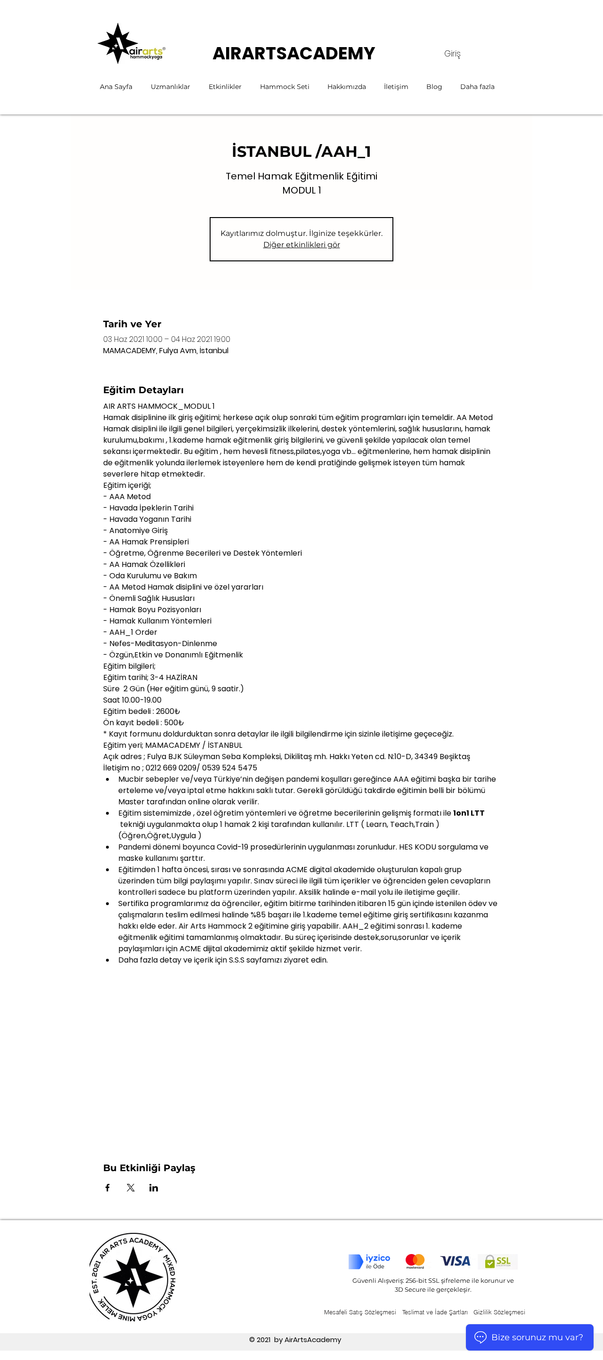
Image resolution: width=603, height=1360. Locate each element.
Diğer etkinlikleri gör (301, 244)
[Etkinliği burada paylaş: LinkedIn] (153, 1187)
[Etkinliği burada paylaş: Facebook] (107, 1187)
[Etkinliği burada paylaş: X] (130, 1187)
